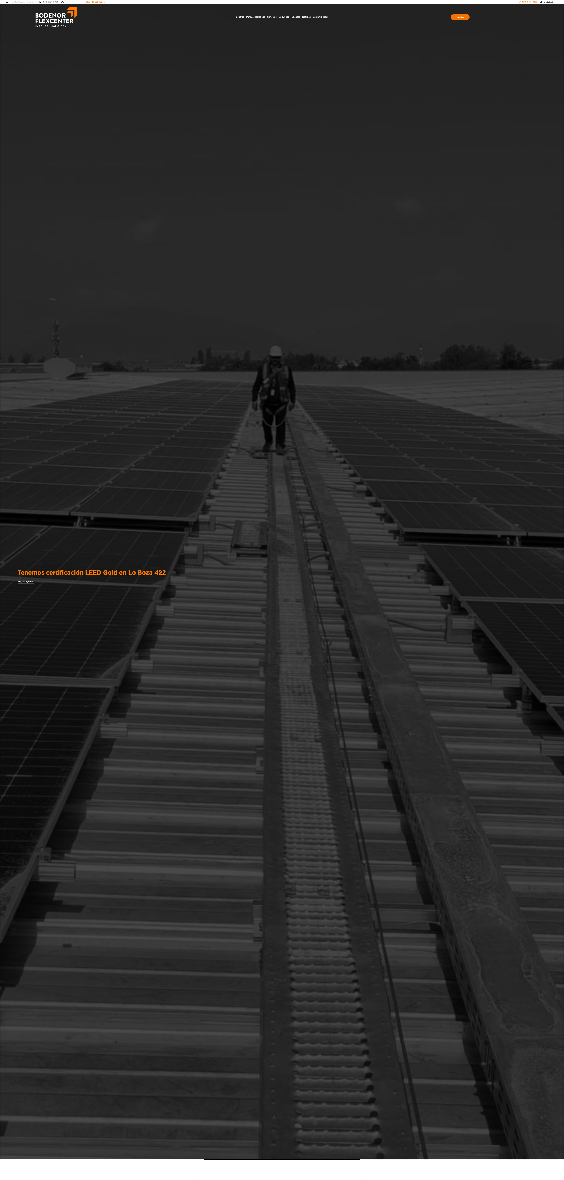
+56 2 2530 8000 (50, 2)
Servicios (272, 17)
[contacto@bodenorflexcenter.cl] (7, 2)
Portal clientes (548, 2)
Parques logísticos (255, 17)
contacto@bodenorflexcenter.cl (22, 2)
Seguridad (284, 17)
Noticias (306, 17)
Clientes (296, 17)
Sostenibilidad (320, 17)
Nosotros (239, 17)
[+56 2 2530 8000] (40, 2)
